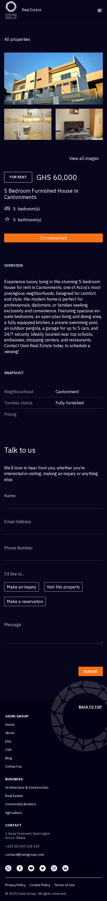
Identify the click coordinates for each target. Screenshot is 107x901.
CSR (8, 750)
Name (10, 495)
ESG (8, 742)
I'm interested (53, 238)
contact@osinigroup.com (24, 855)
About (10, 733)
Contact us (13, 766)
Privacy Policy (15, 885)
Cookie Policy (40, 885)
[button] (97, 10)
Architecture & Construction (27, 788)
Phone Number (18, 547)
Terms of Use (64, 885)
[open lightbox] (27, 124)
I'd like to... (14, 573)
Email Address (17, 521)
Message (12, 624)
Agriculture (13, 813)
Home (10, 725)
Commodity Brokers (20, 804)
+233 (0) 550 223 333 (22, 846)
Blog (8, 758)
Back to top (90, 707)
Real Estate (14, 796)
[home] (11, 10)
